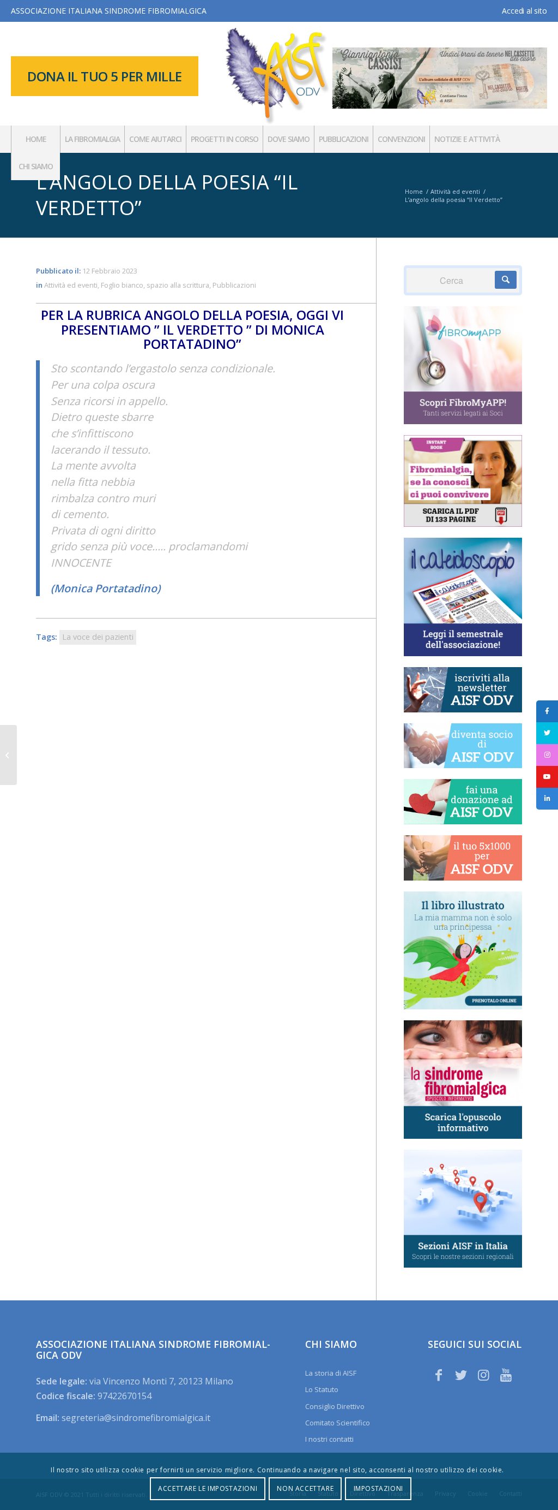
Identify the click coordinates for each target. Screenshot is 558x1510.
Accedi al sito (524, 10)
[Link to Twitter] (461, 1375)
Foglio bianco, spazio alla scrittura (155, 285)
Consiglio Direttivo (335, 1406)
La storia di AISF (330, 1373)
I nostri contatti (329, 1439)
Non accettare (305, 1488)
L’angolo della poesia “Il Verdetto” (167, 195)
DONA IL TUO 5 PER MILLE (104, 76)
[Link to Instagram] (483, 1375)
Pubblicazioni (234, 285)
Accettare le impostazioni (207, 1488)
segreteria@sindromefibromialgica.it (136, 1418)
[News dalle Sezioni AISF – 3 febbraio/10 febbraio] (8, 755)
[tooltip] (547, 711)
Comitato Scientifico (337, 1423)
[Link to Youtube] (506, 1375)
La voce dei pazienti (98, 637)
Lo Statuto (321, 1389)
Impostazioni (378, 1488)
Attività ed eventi (71, 285)
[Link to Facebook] (439, 1375)
